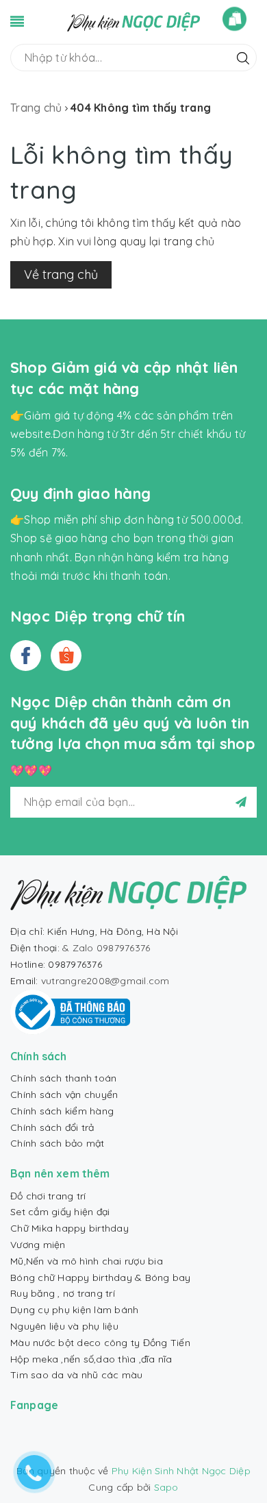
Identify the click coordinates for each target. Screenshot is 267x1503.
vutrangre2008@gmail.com (105, 981)
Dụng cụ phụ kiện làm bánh (74, 1310)
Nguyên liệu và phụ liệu (64, 1326)
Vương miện (38, 1244)
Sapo (166, 1487)
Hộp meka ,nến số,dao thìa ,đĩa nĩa (91, 1359)
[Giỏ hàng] (234, 19)
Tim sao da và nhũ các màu (76, 1375)
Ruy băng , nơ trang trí (62, 1293)
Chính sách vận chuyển (64, 1094)
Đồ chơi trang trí (48, 1196)
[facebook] (25, 655)
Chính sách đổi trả (52, 1127)
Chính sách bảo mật (57, 1143)
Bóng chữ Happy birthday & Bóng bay (100, 1277)
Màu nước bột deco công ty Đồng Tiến (100, 1342)
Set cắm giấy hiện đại (60, 1212)
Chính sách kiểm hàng (62, 1111)
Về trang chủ (61, 274)
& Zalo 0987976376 (106, 948)
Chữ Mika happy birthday (69, 1228)
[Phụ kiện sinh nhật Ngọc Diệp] (134, 20)
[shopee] (66, 655)
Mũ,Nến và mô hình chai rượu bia (86, 1261)
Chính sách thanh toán (63, 1078)
